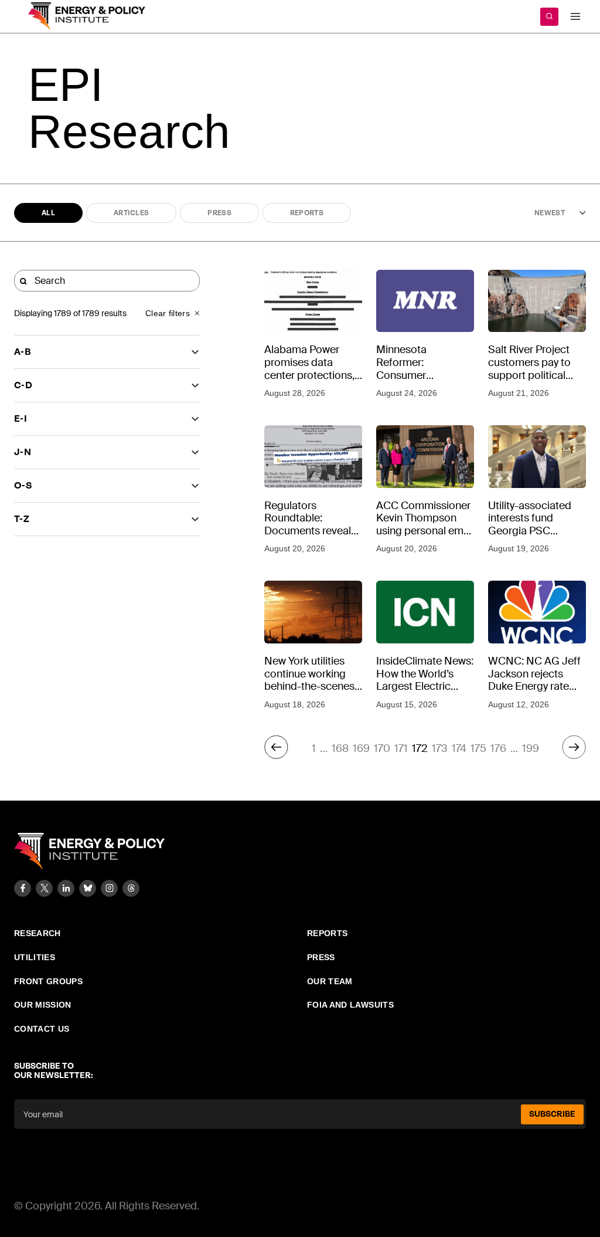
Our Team (330, 981)
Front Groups (48, 981)
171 (401, 748)
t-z (21, 518)
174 (459, 748)
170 (382, 748)
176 (498, 748)
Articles (131, 213)
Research (37, 933)
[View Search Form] (549, 17)
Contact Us (42, 1028)
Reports (306, 213)
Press (219, 213)
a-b (22, 351)
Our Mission (42, 1004)
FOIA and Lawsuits (350, 1004)
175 (478, 748)
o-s (23, 485)
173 (440, 748)
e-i (20, 418)
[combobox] (548, 213)
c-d (23, 385)
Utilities (34, 957)
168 (340, 748)
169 (361, 748)
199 (530, 748)
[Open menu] (575, 16)
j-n (22, 451)
